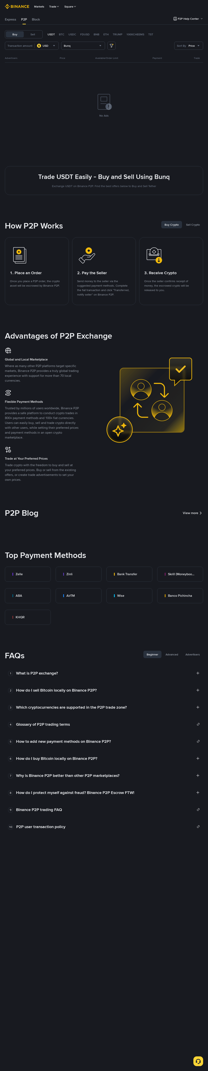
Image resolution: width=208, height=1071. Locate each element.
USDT (51, 34)
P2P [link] (24, 19)
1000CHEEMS (135, 34)
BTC (61, 34)
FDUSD (85, 34)
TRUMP (117, 34)
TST (150, 34)
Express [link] (10, 19)
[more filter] (111, 46)
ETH (106, 34)
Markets (39, 6)
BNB (96, 34)
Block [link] (36, 19)
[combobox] (46, 45)
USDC (72, 34)
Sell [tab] (32, 34)
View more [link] (190, 513)
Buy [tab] (14, 34)
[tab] (10, 19)
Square (68, 6)
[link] (28, 574)
